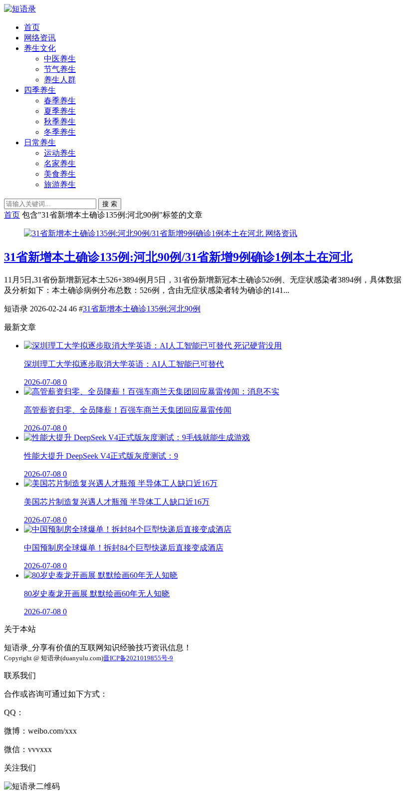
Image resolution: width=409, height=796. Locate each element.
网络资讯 (40, 37)
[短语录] (20, 8)
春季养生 (60, 100)
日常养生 (40, 142)
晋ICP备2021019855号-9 (138, 658)
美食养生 (60, 174)
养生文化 (40, 48)
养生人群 (60, 79)
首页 (32, 27)
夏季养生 (60, 111)
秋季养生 (60, 121)
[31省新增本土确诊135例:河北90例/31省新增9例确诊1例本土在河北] (144, 233)
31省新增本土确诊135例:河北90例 (142, 308)
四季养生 (40, 90)
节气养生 (60, 69)
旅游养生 (60, 184)
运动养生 (60, 153)
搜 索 (109, 204)
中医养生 (60, 58)
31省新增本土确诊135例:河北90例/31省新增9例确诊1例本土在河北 (178, 257)
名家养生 (60, 163)
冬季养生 (60, 132)
